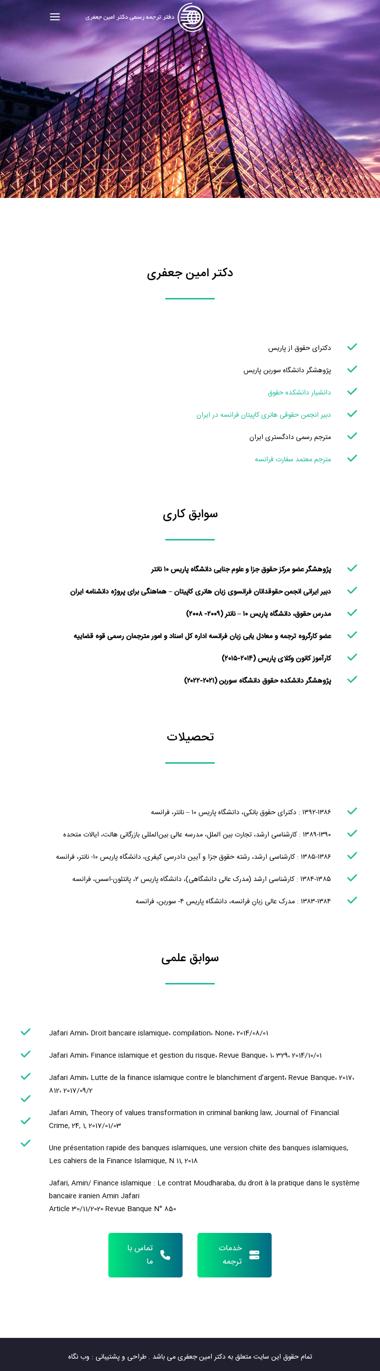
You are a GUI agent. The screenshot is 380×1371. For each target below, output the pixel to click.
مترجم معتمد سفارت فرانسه (293, 460)
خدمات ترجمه (230, 1255)
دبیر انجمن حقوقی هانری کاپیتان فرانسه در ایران (263, 415)
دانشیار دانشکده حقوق (299, 393)
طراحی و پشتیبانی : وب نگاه (107, 1357)
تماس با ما (140, 1255)
